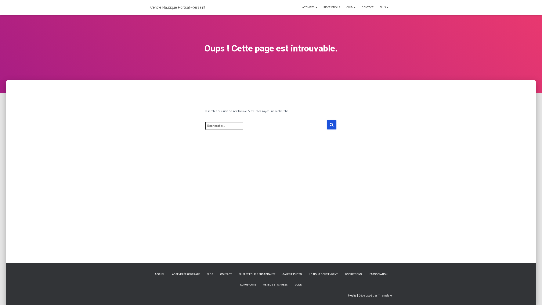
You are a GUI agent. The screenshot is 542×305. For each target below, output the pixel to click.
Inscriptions (332, 7)
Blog (210, 274)
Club (349, 7)
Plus (383, 7)
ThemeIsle (385, 295)
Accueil (160, 274)
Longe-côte (248, 284)
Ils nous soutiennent (323, 274)
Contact (367, 7)
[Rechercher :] (266, 128)
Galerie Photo (292, 274)
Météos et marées (275, 284)
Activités (308, 7)
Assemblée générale (186, 274)
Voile (298, 284)
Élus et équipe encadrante (257, 274)
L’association (378, 274)
